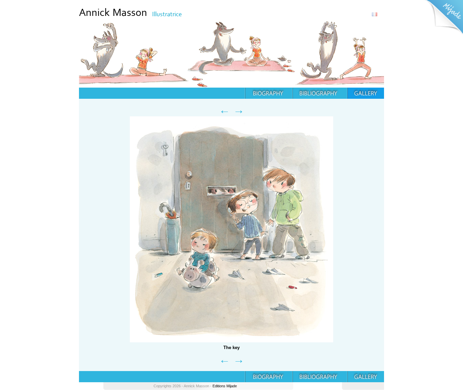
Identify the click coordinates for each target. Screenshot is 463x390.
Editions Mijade (225, 386)
